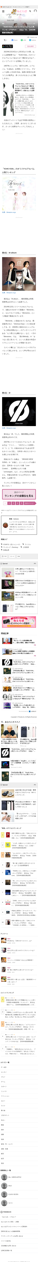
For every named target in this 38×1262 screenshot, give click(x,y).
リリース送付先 (6, 1241)
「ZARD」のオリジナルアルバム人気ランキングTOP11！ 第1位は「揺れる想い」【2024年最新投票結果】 (24, 903)
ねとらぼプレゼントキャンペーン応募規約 (14, 1226)
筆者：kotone (14, 519)
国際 (2, 1134)
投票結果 (6, 550)
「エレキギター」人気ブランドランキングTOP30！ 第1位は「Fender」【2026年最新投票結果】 (24, 855)
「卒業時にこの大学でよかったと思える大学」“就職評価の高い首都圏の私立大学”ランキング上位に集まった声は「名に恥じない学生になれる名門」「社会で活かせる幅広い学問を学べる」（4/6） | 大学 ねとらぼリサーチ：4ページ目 (20, 1017)
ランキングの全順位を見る (19, 495)
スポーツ (4, 1086)
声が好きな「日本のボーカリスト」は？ (19, 941)
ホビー (3, 1101)
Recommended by (24, 711)
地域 (2, 1139)
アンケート (4, 934)
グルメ (3, 1077)
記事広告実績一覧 (6, 1250)
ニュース (4, 1091)
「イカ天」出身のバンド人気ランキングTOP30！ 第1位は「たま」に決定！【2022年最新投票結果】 (24, 846)
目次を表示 (30, 46)
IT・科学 (3, 1067)
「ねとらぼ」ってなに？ (8, 1217)
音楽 (3, 23)
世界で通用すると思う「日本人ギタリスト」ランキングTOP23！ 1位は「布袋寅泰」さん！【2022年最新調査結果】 (24, 836)
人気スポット (5, 1115)
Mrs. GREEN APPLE (14, 1177)
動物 (2, 1125)
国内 (2, 1129)
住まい (3, 1120)
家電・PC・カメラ (7, 1144)
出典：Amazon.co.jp (32, 37)
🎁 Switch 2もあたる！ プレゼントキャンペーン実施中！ (15, 7)
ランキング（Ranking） (11, 547)
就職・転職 (4, 1149)
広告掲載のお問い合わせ (8, 1246)
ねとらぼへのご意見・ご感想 (10, 1222)
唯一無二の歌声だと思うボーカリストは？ (20, 970)
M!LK (10, 1186)
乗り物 (3, 1110)
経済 (2, 1158)
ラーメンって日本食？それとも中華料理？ (20, 960)
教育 (2, 1153)
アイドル (28, 544)
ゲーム (3, 1082)
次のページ (29, 503)
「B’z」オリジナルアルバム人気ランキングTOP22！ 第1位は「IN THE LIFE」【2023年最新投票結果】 (24, 883)
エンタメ (4, 1072)
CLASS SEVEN (13, 1194)
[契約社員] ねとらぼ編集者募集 (10, 1231)
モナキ (10, 1203)
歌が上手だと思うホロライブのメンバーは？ (21, 950)
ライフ (3, 1106)
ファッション (5, 1096)
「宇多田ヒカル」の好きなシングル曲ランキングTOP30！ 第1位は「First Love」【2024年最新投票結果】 (24, 873)
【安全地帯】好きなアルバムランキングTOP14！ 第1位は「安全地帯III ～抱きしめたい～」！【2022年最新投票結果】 (24, 893)
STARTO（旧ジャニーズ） (12, 544)
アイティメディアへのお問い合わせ (12, 1236)
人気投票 (26, 547)
